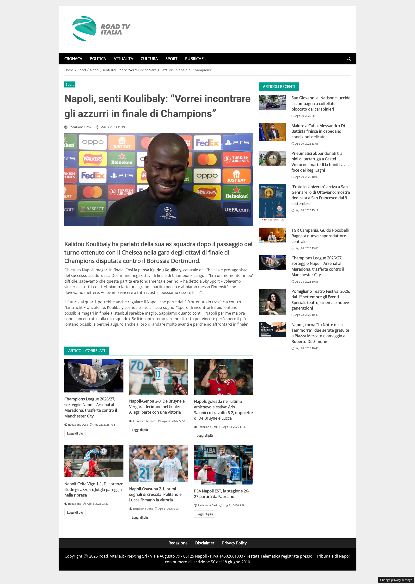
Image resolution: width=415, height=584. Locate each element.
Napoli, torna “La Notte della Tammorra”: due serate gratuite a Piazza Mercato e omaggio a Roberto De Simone (320, 333)
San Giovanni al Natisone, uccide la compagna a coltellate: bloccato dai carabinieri (321, 103)
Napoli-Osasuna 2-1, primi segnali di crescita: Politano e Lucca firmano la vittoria (155, 494)
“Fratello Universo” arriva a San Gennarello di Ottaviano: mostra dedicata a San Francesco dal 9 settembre (321, 195)
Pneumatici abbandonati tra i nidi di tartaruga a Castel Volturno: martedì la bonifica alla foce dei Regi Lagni (321, 162)
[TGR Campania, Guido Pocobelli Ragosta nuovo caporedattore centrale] (272, 235)
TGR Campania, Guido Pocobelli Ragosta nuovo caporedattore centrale (320, 236)
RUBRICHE (194, 58)
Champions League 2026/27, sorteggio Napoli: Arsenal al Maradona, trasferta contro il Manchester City (90, 407)
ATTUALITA (123, 58)
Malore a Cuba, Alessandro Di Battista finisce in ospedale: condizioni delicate (318, 131)
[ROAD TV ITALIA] (100, 28)
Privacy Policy (234, 543)
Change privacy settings (396, 580)
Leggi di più (75, 433)
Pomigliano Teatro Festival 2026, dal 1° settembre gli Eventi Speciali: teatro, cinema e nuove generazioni (321, 300)
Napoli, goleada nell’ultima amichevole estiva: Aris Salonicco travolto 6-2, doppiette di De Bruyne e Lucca (223, 410)
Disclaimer (204, 543)
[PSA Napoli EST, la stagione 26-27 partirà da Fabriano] (223, 465)
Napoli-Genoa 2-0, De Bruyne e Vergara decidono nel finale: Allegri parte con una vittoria (157, 406)
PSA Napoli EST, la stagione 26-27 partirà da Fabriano (221, 493)
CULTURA (149, 58)
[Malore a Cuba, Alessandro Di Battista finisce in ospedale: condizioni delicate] (272, 132)
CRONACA (73, 58)
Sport (70, 84)
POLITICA (98, 58)
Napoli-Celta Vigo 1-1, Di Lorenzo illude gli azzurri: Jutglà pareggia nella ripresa (93, 489)
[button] (349, 59)
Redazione (178, 543)
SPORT (171, 58)
